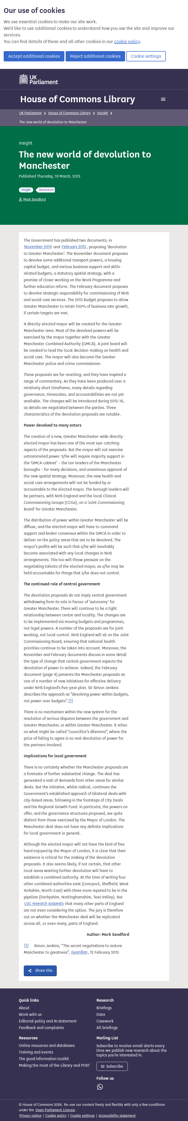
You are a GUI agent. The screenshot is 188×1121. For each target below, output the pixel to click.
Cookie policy (55, 1116)
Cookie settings (146, 56)
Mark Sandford (34, 199)
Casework (105, 1021)
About (24, 1008)
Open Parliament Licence (55, 1110)
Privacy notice (30, 1116)
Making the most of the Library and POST (54, 1065)
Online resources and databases (47, 1045)
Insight (102, 113)
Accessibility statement (117, 1116)
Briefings (104, 1008)
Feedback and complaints (41, 1028)
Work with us (30, 1014)
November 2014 (38, 247)
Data (100, 1014)
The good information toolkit (44, 1059)
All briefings (107, 1028)
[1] (71, 701)
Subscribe (114, 1066)
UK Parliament (30, 113)
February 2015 (74, 247)
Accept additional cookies (34, 56)
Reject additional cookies (95, 56)
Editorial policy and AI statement (48, 1021)
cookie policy (127, 41)
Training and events (36, 1052)
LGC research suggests (44, 903)
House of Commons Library (77, 99)
